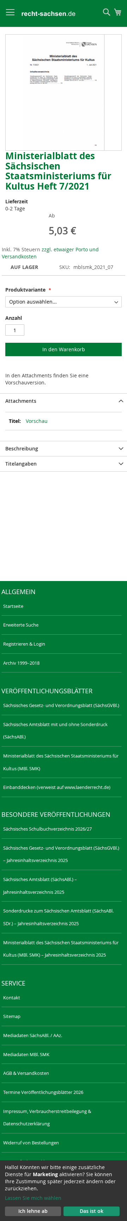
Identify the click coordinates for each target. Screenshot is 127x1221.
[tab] (63, 400)
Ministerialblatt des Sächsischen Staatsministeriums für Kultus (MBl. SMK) (61, 762)
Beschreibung (21, 448)
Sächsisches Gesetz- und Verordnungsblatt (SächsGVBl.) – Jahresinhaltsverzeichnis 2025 (61, 854)
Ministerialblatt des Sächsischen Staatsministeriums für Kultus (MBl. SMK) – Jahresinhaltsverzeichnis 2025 (61, 948)
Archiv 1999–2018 (21, 663)
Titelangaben (21, 463)
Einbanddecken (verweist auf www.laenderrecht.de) (56, 787)
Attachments (20, 400)
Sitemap (11, 1016)
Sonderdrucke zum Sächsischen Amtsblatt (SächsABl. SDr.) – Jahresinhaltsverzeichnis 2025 (58, 917)
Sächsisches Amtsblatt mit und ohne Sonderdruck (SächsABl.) (55, 730)
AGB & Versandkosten (26, 1073)
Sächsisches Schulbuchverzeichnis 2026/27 (47, 829)
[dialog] (63, 1190)
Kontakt (11, 997)
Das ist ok (91, 1211)
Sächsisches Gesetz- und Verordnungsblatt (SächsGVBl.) (61, 705)
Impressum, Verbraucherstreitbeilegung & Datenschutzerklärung (47, 1117)
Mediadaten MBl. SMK (26, 1054)
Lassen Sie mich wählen (33, 1198)
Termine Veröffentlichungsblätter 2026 (43, 1092)
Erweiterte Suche (20, 625)
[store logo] (48, 13)
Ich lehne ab (33, 1211)
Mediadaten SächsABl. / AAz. (32, 1035)
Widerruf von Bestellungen (31, 1142)
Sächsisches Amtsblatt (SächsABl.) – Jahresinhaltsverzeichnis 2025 (40, 885)
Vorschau (37, 421)
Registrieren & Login (24, 644)
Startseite (13, 606)
